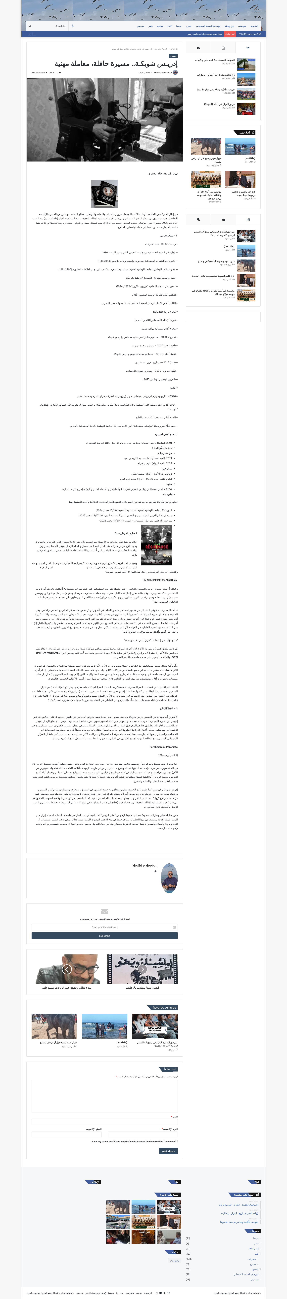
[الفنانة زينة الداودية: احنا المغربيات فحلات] (169, 1237)
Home (172, 49)
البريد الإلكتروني (170, 1129)
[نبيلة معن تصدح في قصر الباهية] (144, 1237)
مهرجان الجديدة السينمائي (208, 26)
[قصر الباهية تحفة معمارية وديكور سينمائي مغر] (118, 1222)
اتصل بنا (120, 1293)
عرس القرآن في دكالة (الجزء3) (219, 104)
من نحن (140, 26)
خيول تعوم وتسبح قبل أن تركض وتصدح (58, 1042)
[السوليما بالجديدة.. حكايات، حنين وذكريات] (246, 64)
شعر (151, 26)
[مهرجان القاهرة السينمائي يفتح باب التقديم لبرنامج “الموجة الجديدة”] (155, 1026)
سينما (178, 26)
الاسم (174, 1116)
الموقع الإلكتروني (94, 1129)
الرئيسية (254, 26)
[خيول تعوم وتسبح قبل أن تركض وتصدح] (54, 1026)
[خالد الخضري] (256, 10)
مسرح (253, 1264)
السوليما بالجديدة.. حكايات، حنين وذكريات (215, 60)
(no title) (121, 1042)
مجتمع (160, 26)
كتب (169, 26)
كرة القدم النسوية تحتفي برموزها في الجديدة (201, 34)
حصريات (157, 49)
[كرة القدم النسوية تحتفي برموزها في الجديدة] (240, 179)
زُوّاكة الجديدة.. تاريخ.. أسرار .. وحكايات (216, 74)
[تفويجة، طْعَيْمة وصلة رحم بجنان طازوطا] (246, 94)
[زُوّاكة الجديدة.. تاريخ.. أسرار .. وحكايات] (246, 79)
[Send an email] (155, 72)
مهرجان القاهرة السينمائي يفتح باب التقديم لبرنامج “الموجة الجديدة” (157, 1044)
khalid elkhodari (145, 865)
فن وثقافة (229, 26)
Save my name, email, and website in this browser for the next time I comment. (133, 1141)
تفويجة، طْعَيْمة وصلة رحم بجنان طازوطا (216, 89)
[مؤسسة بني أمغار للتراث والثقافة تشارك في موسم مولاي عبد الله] (206, 179)
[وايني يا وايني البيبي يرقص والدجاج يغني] (118, 1237)
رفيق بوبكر (174, 1260)
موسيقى (242, 26)
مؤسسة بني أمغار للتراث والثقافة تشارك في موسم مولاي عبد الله (209, 195)
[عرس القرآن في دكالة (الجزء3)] (246, 109)
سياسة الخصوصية (134, 1293)
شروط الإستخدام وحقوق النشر (100, 1293)
